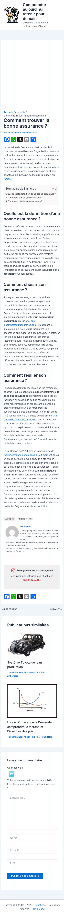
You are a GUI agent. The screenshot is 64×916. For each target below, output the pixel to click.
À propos (9, 519)
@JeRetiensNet (32, 580)
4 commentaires (15, 737)
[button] (11, 773)
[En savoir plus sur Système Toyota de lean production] (27, 644)
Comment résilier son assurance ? (25, 201)
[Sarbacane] (12, 532)
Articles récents (25, 519)
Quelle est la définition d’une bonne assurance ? (31, 194)
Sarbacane (25, 526)
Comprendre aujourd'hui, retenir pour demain (34, 11)
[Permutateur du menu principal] (57, 15)
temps (7, 178)
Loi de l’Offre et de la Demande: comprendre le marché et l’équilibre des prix (30, 726)
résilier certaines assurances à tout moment (28, 454)
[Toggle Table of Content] (52, 189)
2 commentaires (15, 672)
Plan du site (38, 908)
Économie (30, 672)
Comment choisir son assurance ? (25, 197)
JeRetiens (40, 905)
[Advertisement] (32, 77)
